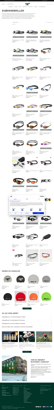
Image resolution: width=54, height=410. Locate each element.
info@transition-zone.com (5, 392)
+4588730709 (4, 390)
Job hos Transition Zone (27, 402)
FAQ (24, 387)
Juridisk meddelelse (15, 408)
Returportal (25, 391)
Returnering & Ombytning (28, 393)
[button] (48, 4)
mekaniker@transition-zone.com (6, 395)
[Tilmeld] (51, 388)
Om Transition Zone (27, 388)
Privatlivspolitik (26, 397)
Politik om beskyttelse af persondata (16, 407)
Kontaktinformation (9, 408)
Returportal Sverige (27, 392)
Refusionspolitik (9, 407)
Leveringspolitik (5, 408)
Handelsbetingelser (27, 396)
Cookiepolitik (26, 398)
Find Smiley (25, 401)
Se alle (27, 308)
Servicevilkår (23, 407)
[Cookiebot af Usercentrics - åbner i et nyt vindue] (40, 196)
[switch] (22, 210)
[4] (51, 22)
